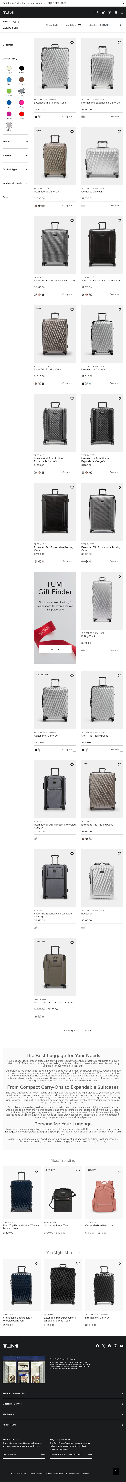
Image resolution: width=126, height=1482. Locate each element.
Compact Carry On (92, 191)
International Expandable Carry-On (100, 102)
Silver (9, 125)
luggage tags (80, 1139)
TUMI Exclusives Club (14, 1393)
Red (21, 114)
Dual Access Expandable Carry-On (53, 1002)
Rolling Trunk (88, 636)
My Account (9, 1414)
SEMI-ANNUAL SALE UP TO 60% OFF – (29, 3)
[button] (15, 45)
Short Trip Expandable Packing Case (54, 280)
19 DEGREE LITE (42, 189)
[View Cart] (115, 12)
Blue (9, 79)
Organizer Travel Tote (56, 1225)
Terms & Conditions (54, 1474)
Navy (9, 102)
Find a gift (55, 649)
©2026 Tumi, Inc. (19, 1474)
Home (5, 22)
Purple (9, 114)
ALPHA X (38, 822)
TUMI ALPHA (40, 999)
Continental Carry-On (46, 735)
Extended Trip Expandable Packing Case (53, 549)
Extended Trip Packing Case (50, 102)
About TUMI (9, 1425)
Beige (9, 68)
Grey (21, 91)
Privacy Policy (72, 1474)
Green (9, 91)
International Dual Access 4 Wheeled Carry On (55, 826)
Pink (21, 102)
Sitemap (85, 1474)
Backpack (86, 913)
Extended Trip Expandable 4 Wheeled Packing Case (60, 1319)
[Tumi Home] (8, 12)
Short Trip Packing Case (47, 369)
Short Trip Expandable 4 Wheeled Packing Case (53, 915)
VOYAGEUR (90, 1222)
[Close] (123, 3)
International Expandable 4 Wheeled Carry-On (17, 1319)
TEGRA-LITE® (40, 277)
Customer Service (12, 1404)
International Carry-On (46, 191)
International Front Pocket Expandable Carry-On (48, 460)
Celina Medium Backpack (99, 1225)
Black (21, 68)
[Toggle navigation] (121, 12)
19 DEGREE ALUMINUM (45, 100)
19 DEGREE (8, 1222)
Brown (21, 79)
